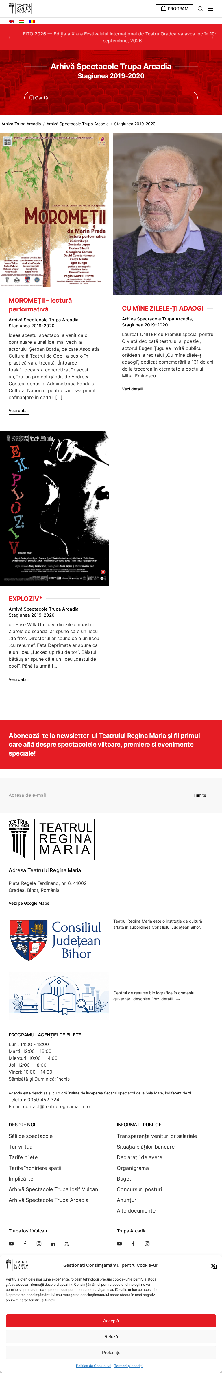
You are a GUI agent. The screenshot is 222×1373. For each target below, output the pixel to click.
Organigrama (133, 1168)
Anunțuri (127, 1200)
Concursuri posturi (139, 1189)
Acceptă (111, 1320)
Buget (124, 1179)
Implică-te (21, 1179)
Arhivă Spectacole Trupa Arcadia (48, 1200)
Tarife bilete (23, 1157)
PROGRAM (178, 8)
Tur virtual (21, 1147)
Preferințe (111, 1352)
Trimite (199, 795)
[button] (213, 1265)
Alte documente (136, 1211)
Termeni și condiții (128, 1365)
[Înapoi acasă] (20, 8)
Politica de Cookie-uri (93, 1365)
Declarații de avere (139, 1157)
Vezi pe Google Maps (29, 903)
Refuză (111, 1336)
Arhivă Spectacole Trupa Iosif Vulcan (53, 1189)
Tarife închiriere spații (35, 1168)
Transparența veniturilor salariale (157, 1136)
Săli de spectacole (31, 1136)
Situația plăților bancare (146, 1147)
